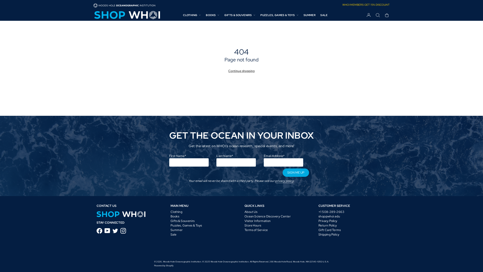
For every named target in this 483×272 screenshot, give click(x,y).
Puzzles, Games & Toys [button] (277, 15)
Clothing (176, 212)
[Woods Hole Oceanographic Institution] (126, 15)
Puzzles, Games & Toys (186, 225)
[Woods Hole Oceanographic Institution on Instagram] (123, 231)
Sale (324, 15)
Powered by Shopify (164, 265)
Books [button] (211, 15)
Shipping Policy (328, 234)
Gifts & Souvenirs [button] (238, 15)
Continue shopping (241, 71)
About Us (251, 212)
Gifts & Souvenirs (183, 221)
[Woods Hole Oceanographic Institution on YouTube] (107, 230)
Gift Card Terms (329, 230)
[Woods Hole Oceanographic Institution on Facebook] (99, 231)
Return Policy (327, 225)
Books (175, 216)
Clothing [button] (190, 15)
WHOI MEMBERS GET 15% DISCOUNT (366, 4)
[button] (378, 15)
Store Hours (253, 225)
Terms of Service (256, 230)
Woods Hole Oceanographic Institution (182, 261)
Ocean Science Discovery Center (268, 216)
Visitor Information (258, 221)
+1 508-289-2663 (331, 212)
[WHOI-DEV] (121, 214)
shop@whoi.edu (329, 216)
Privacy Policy (327, 221)
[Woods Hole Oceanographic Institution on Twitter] (115, 231)
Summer (309, 15)
